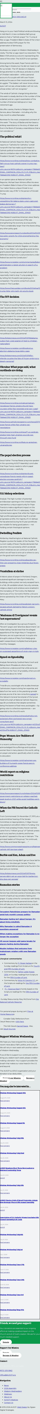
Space (25, 1026)
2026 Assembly (10, 1388)
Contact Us (8, 1403)
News (6, 1386)
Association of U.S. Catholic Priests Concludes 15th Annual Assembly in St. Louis (19, 1218)
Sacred (20, 1026)
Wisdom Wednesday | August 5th (12, 1123)
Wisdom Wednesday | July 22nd (12, 1153)
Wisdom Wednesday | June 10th (12, 1280)
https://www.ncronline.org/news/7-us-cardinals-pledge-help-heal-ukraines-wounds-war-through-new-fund (19, 435)
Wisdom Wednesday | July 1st (11, 1249)
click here (20, 1022)
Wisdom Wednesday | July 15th (12, 1185)
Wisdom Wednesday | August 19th (13, 1093)
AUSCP (3, 26)
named (33, 694)
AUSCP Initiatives (11, 1400)
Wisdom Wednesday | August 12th (13, 1108)
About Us (8, 1397)
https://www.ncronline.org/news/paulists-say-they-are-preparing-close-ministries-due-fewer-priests (19, 563)
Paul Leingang (5, 1101)
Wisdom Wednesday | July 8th (11, 1234)
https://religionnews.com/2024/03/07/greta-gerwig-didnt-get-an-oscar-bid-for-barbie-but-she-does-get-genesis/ (19, 876)
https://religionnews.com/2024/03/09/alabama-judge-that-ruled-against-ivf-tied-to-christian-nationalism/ (19, 341)
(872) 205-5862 (6, 1371)
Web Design (22, 1407)
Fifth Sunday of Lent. (18, 978)
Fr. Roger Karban (25, 963)
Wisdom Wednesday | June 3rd (11, 1295)
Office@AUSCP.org (8, 1375)
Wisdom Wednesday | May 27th (12, 1310)
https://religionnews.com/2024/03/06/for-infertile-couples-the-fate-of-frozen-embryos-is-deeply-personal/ (19, 358)
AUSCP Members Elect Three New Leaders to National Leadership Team (17, 1169)
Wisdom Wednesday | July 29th (12, 1138)
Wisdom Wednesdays (13, 1391)
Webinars (8, 1394)
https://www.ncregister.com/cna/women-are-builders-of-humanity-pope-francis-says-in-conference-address (18, 763)
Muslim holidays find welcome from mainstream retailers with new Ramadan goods (18, 951)
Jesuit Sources (9, 1029)
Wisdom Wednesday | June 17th (12, 1264)
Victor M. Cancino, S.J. (26, 980)
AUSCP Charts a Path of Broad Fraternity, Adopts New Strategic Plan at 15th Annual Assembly (19, 1201)
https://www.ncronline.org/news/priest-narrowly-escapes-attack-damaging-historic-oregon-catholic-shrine (20, 607)
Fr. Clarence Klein (12, 989)
